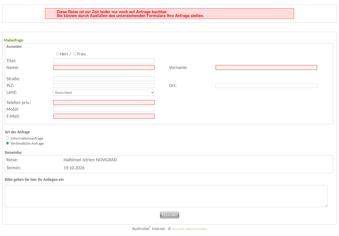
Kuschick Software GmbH (189, 229)
